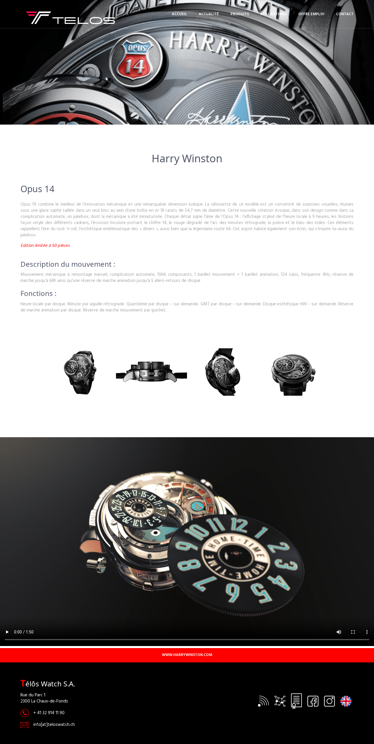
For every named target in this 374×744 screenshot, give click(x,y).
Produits (240, 14)
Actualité (209, 14)
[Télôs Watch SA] (53, 17)
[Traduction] (346, 701)
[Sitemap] (280, 701)
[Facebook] (313, 701)
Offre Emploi (311, 14)
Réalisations (274, 14)
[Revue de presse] (263, 701)
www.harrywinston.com (187, 655)
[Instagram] (329, 701)
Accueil (179, 14)
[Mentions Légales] (296, 701)
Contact (345, 14)
